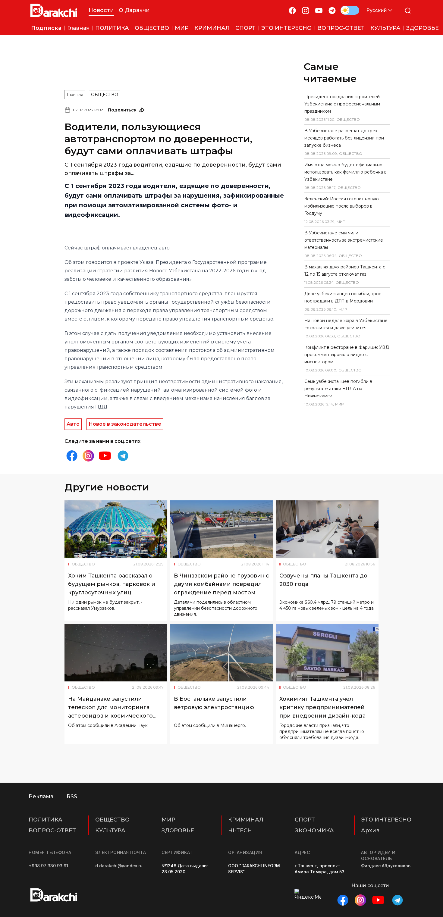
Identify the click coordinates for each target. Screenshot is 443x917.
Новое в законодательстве (125, 424)
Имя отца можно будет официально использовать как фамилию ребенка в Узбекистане (345, 172)
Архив (370, 830)
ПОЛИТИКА (45, 819)
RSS (72, 796)
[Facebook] (292, 10)
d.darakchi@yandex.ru (119, 865)
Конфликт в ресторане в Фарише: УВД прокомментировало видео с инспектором (346, 355)
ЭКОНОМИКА (314, 830)
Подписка (46, 28)
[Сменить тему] (350, 10)
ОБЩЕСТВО (104, 94)
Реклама (41, 796)
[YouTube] (318, 10)
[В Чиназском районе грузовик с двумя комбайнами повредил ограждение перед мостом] (221, 529)
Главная (75, 94)
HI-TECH (240, 830)
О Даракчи (134, 10)
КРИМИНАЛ (245, 819)
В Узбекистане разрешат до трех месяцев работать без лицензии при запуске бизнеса (344, 138)
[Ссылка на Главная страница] (54, 10)
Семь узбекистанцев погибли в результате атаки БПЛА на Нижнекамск (338, 389)
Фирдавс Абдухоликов (385, 865)
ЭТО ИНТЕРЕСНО (386, 819)
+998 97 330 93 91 (48, 865)
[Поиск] (407, 10)
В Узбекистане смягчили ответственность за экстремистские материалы (343, 240)
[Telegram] (332, 10)
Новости (101, 10)
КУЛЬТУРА (110, 830)
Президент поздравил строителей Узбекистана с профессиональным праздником (342, 104)
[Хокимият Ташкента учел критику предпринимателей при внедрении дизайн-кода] (327, 653)
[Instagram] (305, 10)
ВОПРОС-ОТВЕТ (52, 830)
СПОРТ (305, 819)
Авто (73, 424)
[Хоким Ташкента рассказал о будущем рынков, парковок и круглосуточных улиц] (115, 529)
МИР (168, 819)
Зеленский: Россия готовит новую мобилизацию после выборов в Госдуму (341, 206)
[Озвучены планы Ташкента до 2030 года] (327, 529)
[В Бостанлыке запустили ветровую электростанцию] (221, 653)
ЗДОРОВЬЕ (178, 830)
